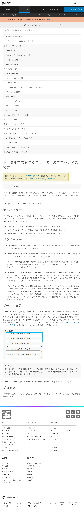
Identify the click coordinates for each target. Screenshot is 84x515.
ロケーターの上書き (13, 92)
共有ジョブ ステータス (12, 120)
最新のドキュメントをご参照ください (43, 179)
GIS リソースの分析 (11, 143)
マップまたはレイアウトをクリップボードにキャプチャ (23, 133)
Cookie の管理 (62, 504)
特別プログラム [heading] (31, 458)
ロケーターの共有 (26, 30)
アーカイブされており (31, 176)
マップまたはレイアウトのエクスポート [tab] (20, 138)
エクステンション (39, 9)
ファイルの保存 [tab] (11, 110)
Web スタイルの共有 (11, 69)
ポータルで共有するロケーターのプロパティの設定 (24, 87)
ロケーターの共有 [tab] (12, 74)
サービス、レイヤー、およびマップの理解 (18, 41)
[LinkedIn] (78, 412)
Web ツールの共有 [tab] (12, 97)
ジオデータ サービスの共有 (13, 101)
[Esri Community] (68, 416)
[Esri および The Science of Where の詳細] (6, 415)
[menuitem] (14, 428)
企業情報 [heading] (4, 458)
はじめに (14, 15)
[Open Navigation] (81, 3)
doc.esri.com (53, 20)
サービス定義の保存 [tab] (13, 50)
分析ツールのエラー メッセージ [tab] (17, 147)
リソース (25, 9)
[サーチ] (61, 25)
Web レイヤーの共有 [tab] (13, 46)
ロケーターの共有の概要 (15, 78)
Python (50, 15)
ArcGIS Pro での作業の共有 (13, 37)
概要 (8, 9)
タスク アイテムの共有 (12, 106)
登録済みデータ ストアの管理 (14, 124)
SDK (58, 15)
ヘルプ (23, 15)
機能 (15, 9)
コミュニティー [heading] (31, 422)
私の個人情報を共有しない (75, 504)
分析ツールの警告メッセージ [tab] (16, 152)
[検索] (75, 3)
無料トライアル (56, 9)
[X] (73, 412)
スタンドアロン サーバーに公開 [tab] (17, 115)
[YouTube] (78, 416)
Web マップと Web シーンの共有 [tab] (18, 55)
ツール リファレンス (37, 15)
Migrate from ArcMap (71, 15)
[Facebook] (68, 412)
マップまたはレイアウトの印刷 (14, 129)
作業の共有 (14, 30)
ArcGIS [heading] (4, 422)
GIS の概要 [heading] (54, 422)
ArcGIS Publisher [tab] (12, 64)
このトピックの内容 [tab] (11, 186)
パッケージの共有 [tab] (12, 60)
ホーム (5, 15)
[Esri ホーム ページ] (6, 3)
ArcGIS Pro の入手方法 (74, 9)
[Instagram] (73, 416)
